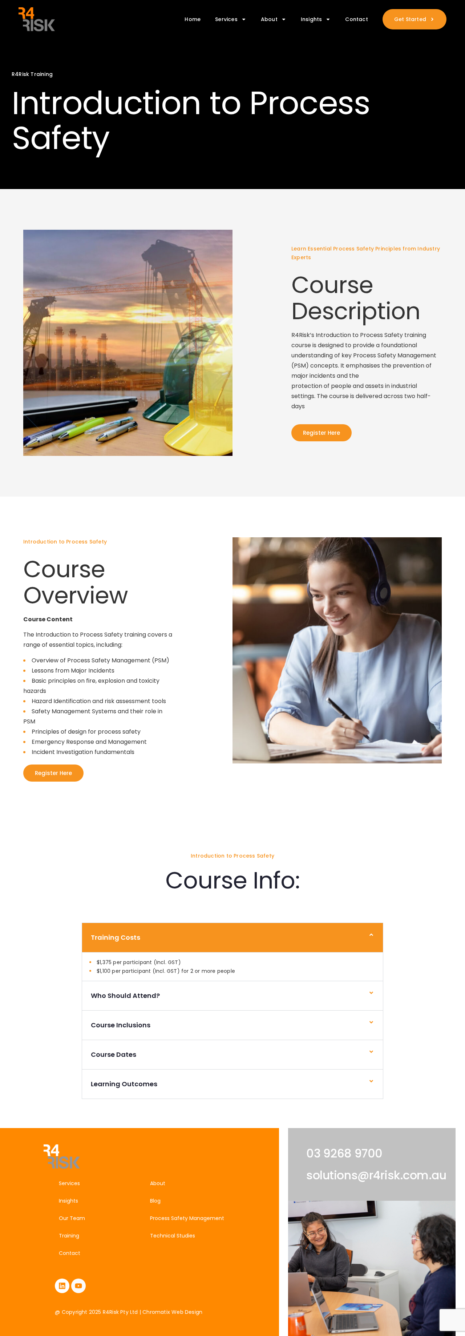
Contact (356, 19)
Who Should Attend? (125, 995)
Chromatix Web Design (172, 1312)
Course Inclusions (120, 1025)
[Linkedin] (62, 1286)
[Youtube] (78, 1286)
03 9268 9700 (344, 1153)
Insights (311, 19)
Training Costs (115, 937)
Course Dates (113, 1054)
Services (226, 19)
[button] (232, 937)
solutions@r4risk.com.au (376, 1175)
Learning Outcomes (124, 1083)
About (269, 19)
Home (193, 19)
